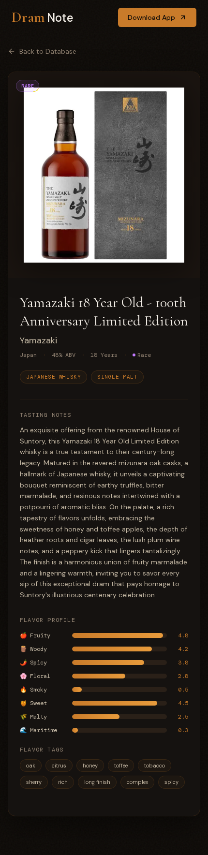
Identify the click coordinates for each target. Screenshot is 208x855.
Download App (151, 17)
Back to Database (47, 51)
